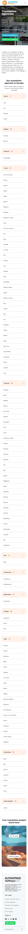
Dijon (4, 239)
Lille (4, 255)
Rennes (5, 335)
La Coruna (6, 677)
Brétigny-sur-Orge (8, 217)
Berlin (4, 395)
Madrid (5, 688)
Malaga (5, 693)
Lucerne (5, 780)
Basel (4, 759)
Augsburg (5, 390)
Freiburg (5, 443)
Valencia (5, 731)
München (5, 497)
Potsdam (5, 513)
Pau (4, 319)
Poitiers (5, 330)
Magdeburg (6, 481)
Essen (4, 432)
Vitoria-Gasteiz (7, 736)
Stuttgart (5, 534)
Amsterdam (6, 601)
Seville (5, 720)
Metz (4, 276)
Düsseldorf (6, 422)
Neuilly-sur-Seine (8, 298)
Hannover (5, 454)
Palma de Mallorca (8, 699)
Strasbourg (6, 357)
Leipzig (5, 475)
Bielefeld (5, 400)
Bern (4, 764)
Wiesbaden (6, 545)
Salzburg (5, 113)
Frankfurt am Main (8, 438)
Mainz (5, 486)
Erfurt (4, 427)
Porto (4, 628)
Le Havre (5, 249)
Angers (5, 191)
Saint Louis (6, 346)
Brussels (5, 141)
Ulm (4, 540)
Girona (5, 667)
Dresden (5, 416)
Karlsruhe (5, 459)
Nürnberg (5, 507)
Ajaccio (5, 180)
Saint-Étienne (6, 351)
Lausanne (5, 775)
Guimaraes (6, 618)
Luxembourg (6, 579)
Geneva (5, 769)
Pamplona (6, 704)
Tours (4, 373)
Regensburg (6, 518)
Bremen (5, 406)
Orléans (5, 308)
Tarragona (6, 726)
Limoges (5, 260)
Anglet (5, 196)
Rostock (5, 523)
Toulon (5, 362)
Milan (4, 562)
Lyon (4, 266)
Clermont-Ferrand (8, 228)
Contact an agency (14, 856)
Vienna (5, 119)
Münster (5, 502)
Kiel (4, 465)
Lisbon (5, 623)
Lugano (5, 785)
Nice (4, 303)
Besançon (6, 207)
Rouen (5, 341)
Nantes (5, 292)
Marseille (5, 271)
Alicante (5, 645)
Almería (5, 651)
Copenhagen (6, 158)
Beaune (5, 201)
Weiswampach (7, 584)
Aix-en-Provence (7, 175)
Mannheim (6, 491)
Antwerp (5, 135)
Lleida (4, 683)
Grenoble (5, 244)
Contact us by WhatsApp (10, 39)
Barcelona (6, 656)
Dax (4, 233)
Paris (4, 314)
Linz (4, 108)
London (5, 807)
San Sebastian (7, 710)
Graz (4, 102)
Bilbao (5, 661)
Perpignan (6, 324)
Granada (5, 672)
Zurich (5, 791)
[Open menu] (25, 3)
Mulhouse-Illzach (7, 287)
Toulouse (5, 367)
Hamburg (5, 449)
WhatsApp (11, 923)
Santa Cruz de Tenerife (9, 715)
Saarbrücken (6, 529)
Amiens (5, 185)
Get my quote (14, 836)
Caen (4, 223)
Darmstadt (6, 411)
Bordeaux (5, 212)
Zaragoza (5, 742)
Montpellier (6, 282)
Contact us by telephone (10, 35)
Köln (4, 470)
